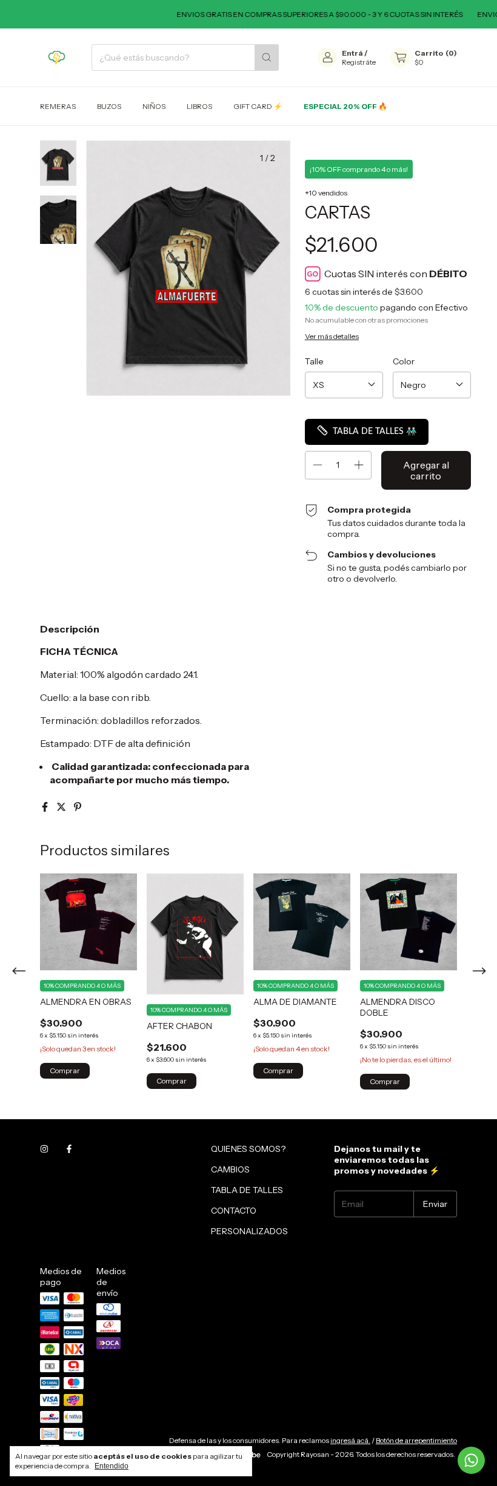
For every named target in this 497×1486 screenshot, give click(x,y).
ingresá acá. (350, 1440)
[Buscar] (267, 57)
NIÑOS (153, 106)
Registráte (359, 62)
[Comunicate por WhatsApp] (471, 1460)
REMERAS (58, 106)
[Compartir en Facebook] (46, 807)
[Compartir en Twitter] (62, 807)
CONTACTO (233, 1210)
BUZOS (109, 106)
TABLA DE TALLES (247, 1190)
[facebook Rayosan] (69, 1148)
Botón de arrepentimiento (416, 1440)
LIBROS (199, 106)
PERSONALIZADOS (249, 1231)
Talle (314, 361)
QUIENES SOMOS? (248, 1148)
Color (404, 361)
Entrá (352, 53)
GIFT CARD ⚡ (257, 106)
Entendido (111, 1466)
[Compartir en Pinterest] (77, 807)
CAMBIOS (230, 1169)
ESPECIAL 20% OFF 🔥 (345, 106)
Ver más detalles (332, 336)
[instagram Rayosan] (44, 1148)
